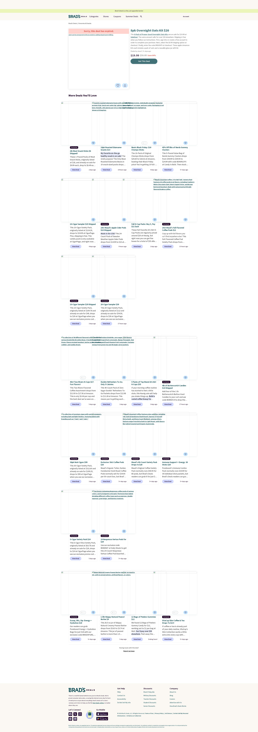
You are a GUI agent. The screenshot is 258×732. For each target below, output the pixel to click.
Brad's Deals (73, 23)
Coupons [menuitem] (117, 16)
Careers (172, 699)
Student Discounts (150, 703)
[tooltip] (118, 85)
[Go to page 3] (145, 143)
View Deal (75, 170)
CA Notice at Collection (134, 716)
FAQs (119, 692)
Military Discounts (150, 696)
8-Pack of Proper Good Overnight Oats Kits (151, 34)
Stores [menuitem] (106, 16)
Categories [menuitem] (93, 16)
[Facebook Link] (70, 714)
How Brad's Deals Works (178, 706)
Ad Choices (168, 713)
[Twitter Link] (75, 714)
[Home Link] (78, 16)
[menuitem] (132, 16)
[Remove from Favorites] (118, 85)
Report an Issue (129, 651)
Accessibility (121, 699)
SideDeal (134, 37)
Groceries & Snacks (84, 23)
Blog (171, 696)
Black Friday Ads (149, 692)
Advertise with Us (176, 703)
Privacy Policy (159, 713)
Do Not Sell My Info (124, 703)
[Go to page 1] (143, 143)
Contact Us (121, 696)
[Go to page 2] (144, 143)
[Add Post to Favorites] (155, 219)
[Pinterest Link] (70, 719)
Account (186, 17)
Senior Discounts (149, 706)
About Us (173, 692)
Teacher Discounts (150, 699)
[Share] (125, 85)
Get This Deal (144, 61)
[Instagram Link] (80, 714)
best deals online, (98, 703)
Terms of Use (149, 713)
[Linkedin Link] (75, 719)
